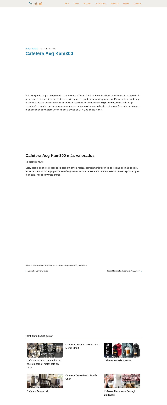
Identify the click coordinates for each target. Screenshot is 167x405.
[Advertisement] (83, 28)
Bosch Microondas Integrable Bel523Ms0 (123, 271)
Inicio (67, 4)
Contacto (137, 4)
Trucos (76, 4)
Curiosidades (100, 4)
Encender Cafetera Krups (38, 271)
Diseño (126, 4)
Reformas (115, 4)
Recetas (87, 4)
